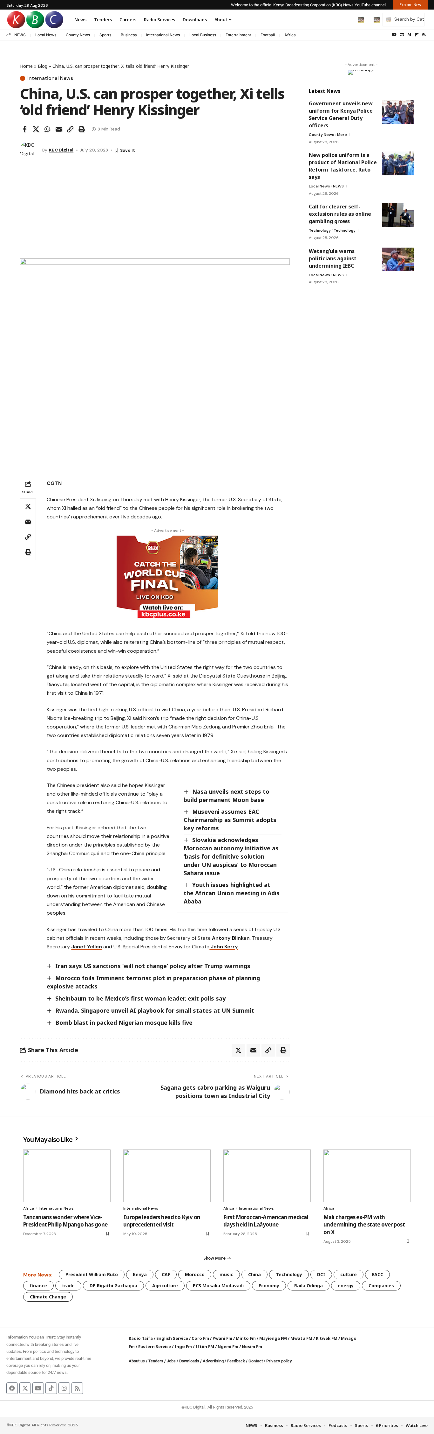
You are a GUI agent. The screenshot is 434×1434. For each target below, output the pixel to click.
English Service (172, 1338)
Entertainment (238, 34)
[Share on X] (35, 129)
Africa (290, 34)
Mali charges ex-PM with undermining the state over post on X (364, 1224)
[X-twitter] (25, 1388)
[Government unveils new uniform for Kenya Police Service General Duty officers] (398, 112)
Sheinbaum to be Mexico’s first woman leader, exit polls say (140, 998)
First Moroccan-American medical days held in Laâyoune (265, 1220)
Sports (105, 34)
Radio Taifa (141, 1338)
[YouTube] (394, 34)
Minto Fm (246, 1338)
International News (163, 34)
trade (68, 1286)
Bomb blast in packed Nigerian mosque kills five (124, 1022)
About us (137, 1361)
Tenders (155, 1361)
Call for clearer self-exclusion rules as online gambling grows (340, 214)
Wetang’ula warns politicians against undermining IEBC (332, 258)
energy (346, 1286)
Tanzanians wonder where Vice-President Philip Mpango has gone (65, 1220)
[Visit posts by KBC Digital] (29, 150)
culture (348, 1274)
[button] (347, 19)
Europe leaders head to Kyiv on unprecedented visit (161, 1220)
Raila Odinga (308, 1286)
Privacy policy (279, 1361)
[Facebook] (12, 1388)
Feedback (236, 1361)
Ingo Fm (183, 1346)
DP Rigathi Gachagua (113, 1286)
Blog (42, 66)
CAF (166, 1274)
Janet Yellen (86, 946)
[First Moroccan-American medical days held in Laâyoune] (267, 1175)
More (342, 134)
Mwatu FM (301, 1338)
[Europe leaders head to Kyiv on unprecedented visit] (167, 1175)
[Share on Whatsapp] (47, 129)
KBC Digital (61, 150)
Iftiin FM (204, 1346)
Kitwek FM (326, 1338)
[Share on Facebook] (24, 129)
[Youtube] (38, 1388)
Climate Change (48, 1297)
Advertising (213, 1361)
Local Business (202, 34)
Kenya (140, 1274)
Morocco (195, 1274)
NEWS (20, 34)
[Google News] (402, 34)
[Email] (58, 129)
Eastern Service (154, 1346)
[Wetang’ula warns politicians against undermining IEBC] (398, 259)
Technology (320, 230)
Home (26, 66)
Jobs (171, 1361)
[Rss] (424, 34)
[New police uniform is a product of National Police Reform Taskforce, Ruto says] (398, 163)
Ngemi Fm (228, 1346)
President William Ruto (91, 1274)
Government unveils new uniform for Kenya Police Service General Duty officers (341, 114)
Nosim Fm (251, 1346)
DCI (321, 1274)
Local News (45, 34)
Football (268, 34)
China (254, 1274)
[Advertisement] (155, 210)
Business (129, 34)
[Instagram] (64, 1388)
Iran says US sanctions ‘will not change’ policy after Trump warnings (152, 966)
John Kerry (223, 946)
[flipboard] (416, 34)
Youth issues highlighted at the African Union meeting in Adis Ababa (232, 893)
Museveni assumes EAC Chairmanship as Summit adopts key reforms (230, 820)
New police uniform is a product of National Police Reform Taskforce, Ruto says (343, 165)
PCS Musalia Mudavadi (218, 1286)
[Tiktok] (51, 1388)
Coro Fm (200, 1338)
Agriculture (165, 1286)
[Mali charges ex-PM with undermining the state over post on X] (367, 1175)
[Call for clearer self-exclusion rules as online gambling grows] (398, 215)
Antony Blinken (231, 938)
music (226, 1274)
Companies (381, 1286)
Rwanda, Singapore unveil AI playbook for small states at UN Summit (154, 1010)
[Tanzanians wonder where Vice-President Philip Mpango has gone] (67, 1175)
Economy (269, 1286)
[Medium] (409, 34)
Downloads (189, 1361)
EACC (377, 1274)
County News (78, 34)
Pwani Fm (222, 1338)
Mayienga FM (273, 1338)
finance (38, 1286)
